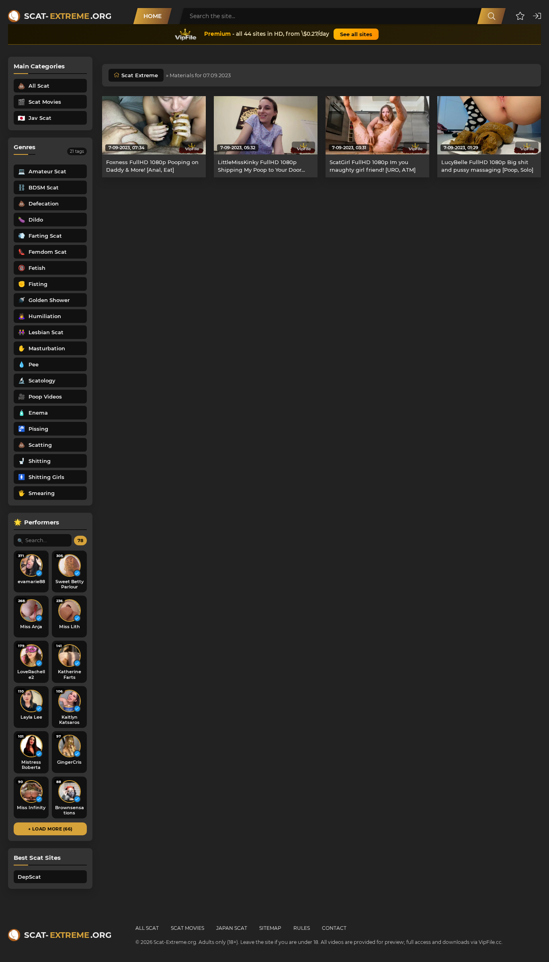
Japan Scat (231, 928)
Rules (301, 928)
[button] (520, 16)
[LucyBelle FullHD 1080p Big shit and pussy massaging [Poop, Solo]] (489, 125)
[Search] (491, 16)
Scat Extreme (139, 75)
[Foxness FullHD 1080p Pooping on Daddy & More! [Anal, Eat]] (154, 125)
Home (152, 16)
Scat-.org (67, 16)
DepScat (29, 877)
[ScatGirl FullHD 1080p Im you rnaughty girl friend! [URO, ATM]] (377, 125)
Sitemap (270, 928)
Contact (334, 928)
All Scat (147, 928)
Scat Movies (187, 928)
